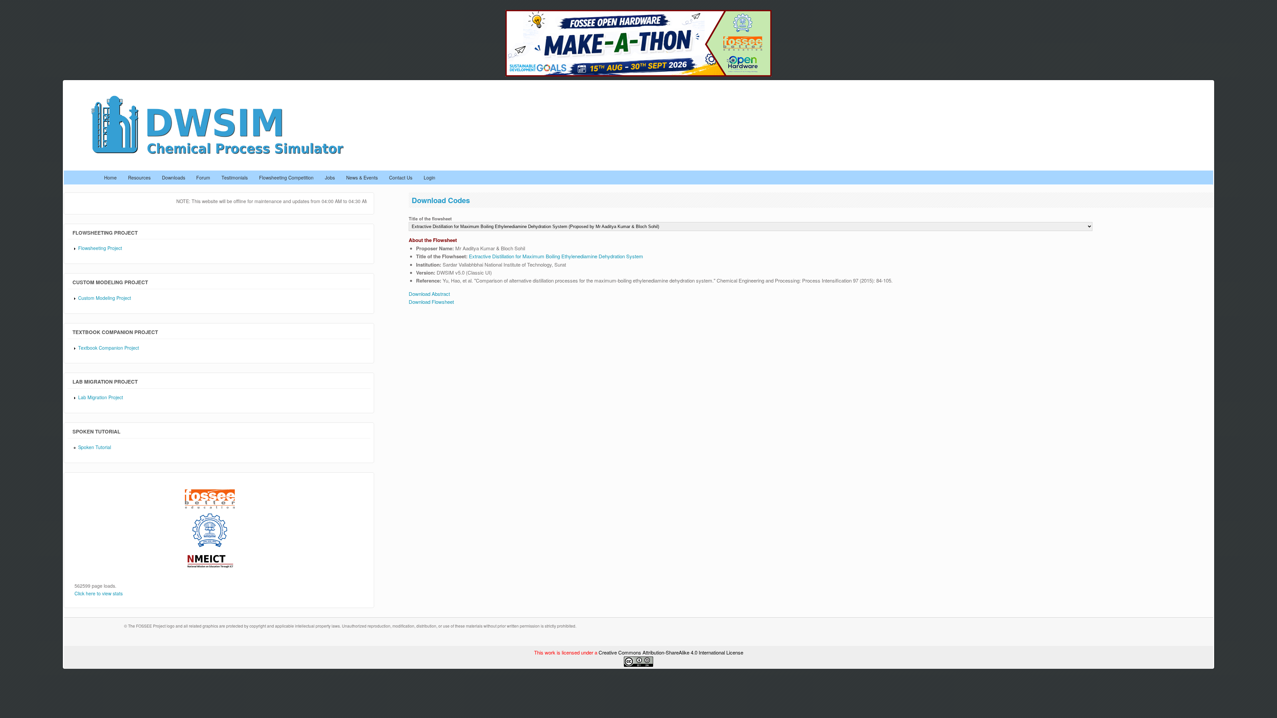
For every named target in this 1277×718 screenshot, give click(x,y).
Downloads (173, 177)
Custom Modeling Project (104, 298)
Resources (139, 177)
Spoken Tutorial (94, 447)
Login (429, 177)
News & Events (362, 177)
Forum (203, 177)
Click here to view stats (98, 593)
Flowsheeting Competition (286, 177)
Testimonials (234, 177)
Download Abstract (429, 293)
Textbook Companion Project (108, 347)
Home (110, 177)
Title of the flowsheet (430, 218)
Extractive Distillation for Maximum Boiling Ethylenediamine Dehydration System (556, 256)
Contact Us (400, 177)
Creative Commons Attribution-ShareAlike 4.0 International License (671, 652)
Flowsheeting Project (100, 248)
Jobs (330, 177)
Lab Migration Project (100, 397)
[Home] (224, 156)
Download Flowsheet (431, 301)
